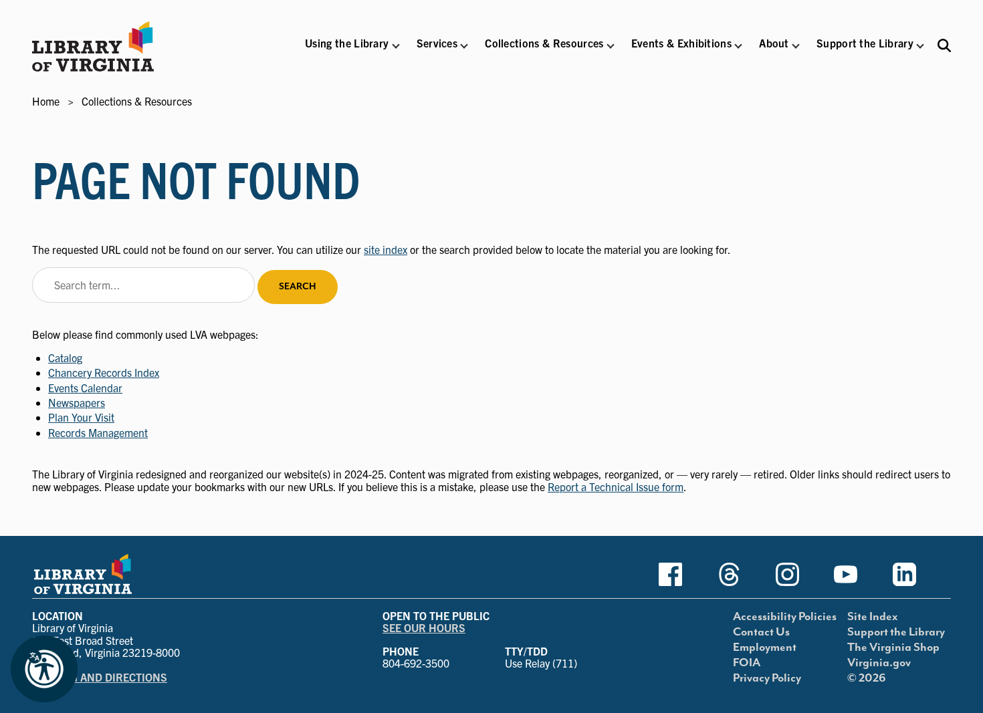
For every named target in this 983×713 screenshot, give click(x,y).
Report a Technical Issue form (615, 486)
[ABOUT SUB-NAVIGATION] (795, 46)
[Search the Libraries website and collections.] (944, 45)
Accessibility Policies (785, 616)
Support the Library (896, 632)
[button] (347, 52)
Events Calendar (85, 387)
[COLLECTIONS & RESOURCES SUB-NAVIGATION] (610, 46)
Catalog (65, 357)
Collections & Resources (137, 101)
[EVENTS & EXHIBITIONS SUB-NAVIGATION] (738, 46)
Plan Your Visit (81, 417)
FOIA (746, 663)
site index (385, 249)
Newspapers (76, 402)
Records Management (98, 432)
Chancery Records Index (103, 372)
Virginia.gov (879, 663)
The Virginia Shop (893, 647)
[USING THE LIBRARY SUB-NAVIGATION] (395, 46)
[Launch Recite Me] (44, 668)
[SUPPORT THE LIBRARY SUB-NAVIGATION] (920, 46)
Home (46, 101)
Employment (764, 647)
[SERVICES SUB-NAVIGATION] (464, 46)
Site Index (872, 616)
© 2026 (866, 678)
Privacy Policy (767, 678)
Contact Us (761, 632)
